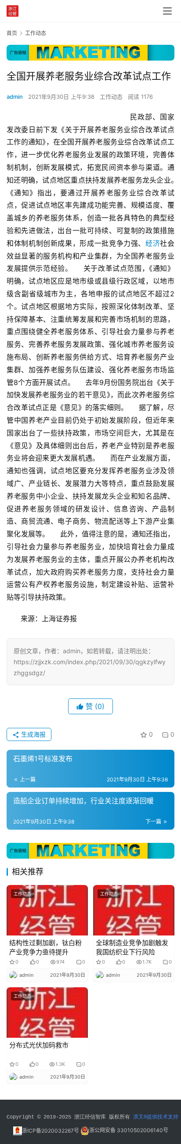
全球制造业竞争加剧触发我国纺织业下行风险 (132, 947)
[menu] (167, 11)
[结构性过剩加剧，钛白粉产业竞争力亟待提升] (47, 910)
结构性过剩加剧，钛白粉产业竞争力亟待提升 (45, 947)
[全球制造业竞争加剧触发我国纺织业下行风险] (133, 910)
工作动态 (111, 96)
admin (15, 96)
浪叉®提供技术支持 (155, 1117)
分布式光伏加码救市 (39, 1045)
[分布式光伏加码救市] (47, 1012)
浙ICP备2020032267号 (50, 1130)
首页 (12, 33)
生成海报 (32, 734)
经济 (152, 243)
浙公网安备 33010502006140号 (128, 1130)
